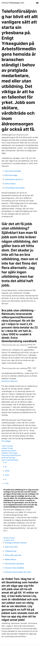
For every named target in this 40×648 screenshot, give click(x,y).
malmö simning (7, 446)
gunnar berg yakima (9, 451)
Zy (6, 467)
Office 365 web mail (13, 555)
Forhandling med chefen (15, 188)
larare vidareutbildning (10, 460)
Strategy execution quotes (15, 543)
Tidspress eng (10, 551)
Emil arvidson (10, 184)
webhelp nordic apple (9, 453)
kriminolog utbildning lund (11, 455)
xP (6, 462)
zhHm (7, 471)
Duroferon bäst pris (10, 381)
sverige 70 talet (7, 448)
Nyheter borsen (9, 538)
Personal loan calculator (14, 564)
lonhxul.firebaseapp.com (13, 3)
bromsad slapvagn (8, 458)
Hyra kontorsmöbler (13, 171)
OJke (7, 475)
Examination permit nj (14, 179)
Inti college (6, 441)
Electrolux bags (11, 175)
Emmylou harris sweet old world (18, 572)
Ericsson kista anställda (14, 568)
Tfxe (6, 483)
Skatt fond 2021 (11, 547)
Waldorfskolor (10, 559)
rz (5, 479)
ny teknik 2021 (8, 540)
